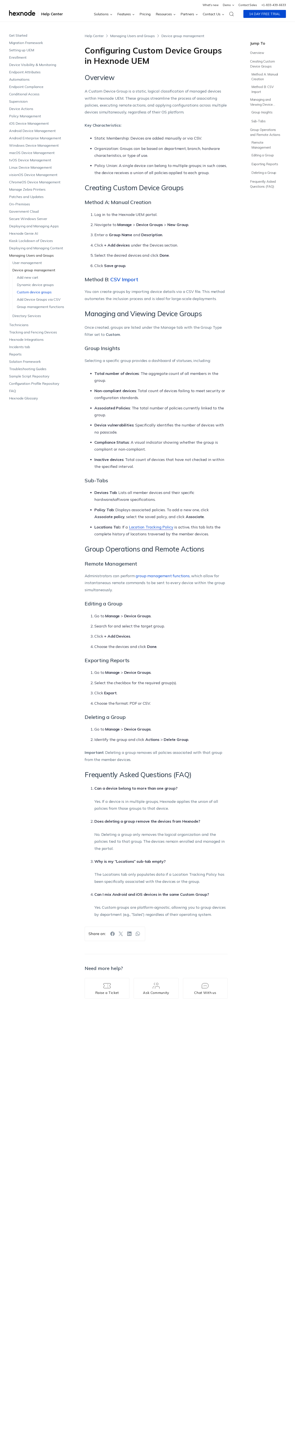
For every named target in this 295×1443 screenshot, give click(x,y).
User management (27, 263)
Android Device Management (32, 131)
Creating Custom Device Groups (262, 64)
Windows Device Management (34, 145)
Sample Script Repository (29, 376)
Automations (19, 79)
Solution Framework (25, 361)
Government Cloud (24, 211)
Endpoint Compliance (26, 87)
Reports (15, 354)
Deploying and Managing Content (36, 248)
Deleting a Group (263, 173)
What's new (211, 5)
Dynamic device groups (35, 285)
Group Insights (262, 112)
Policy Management (25, 116)
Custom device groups (34, 292)
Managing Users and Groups (31, 255)
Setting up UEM (21, 50)
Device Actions (21, 109)
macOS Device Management (32, 153)
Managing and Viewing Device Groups (261, 103)
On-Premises (19, 204)
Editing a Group (262, 155)
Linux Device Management (30, 167)
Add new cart (27, 277)
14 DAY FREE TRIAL (264, 14)
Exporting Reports (264, 164)
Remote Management (261, 145)
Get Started (18, 35)
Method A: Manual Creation (264, 76)
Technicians (19, 325)
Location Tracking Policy (151, 527)
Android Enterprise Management (35, 138)
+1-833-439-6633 (273, 5)
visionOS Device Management (33, 175)
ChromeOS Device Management (34, 182)
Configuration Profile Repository (34, 383)
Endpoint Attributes (25, 72)
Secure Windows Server (28, 219)
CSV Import (124, 279)
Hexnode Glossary (23, 398)
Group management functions (40, 307)
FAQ (12, 391)
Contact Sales (247, 5)
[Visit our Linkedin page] (129, 933)
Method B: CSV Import (262, 89)
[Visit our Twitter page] (121, 933)
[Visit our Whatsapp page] (137, 933)
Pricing (145, 14)
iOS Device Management (29, 123)
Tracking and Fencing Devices (33, 332)
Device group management (33, 270)
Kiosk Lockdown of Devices (31, 241)
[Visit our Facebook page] (112, 933)
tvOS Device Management (30, 160)
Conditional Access (24, 94)
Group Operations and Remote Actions (265, 132)
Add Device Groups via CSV (38, 299)
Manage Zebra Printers (27, 189)
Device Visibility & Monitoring (32, 65)
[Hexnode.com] (22, 14)
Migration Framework (26, 43)
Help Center (52, 13)
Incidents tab (19, 347)
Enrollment (18, 57)
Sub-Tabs (258, 121)
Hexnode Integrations (26, 339)
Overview (257, 53)
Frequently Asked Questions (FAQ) (263, 184)
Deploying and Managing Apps (34, 226)
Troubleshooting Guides (27, 369)
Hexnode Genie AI (23, 233)
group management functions (162, 575)
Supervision (18, 101)
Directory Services (26, 316)
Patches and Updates (26, 197)
